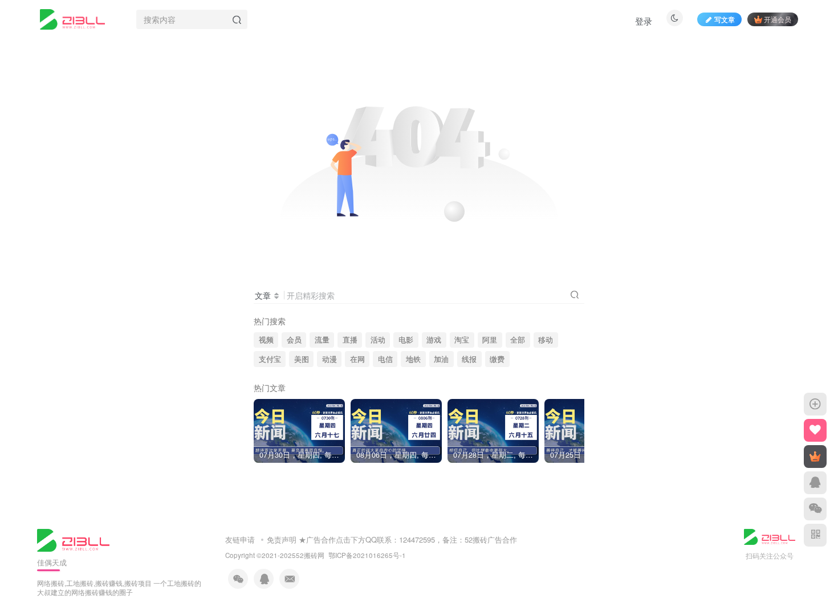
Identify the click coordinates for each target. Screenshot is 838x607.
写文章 (724, 19)
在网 (357, 359)
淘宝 (461, 340)
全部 (517, 340)
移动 (545, 340)
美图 (301, 359)
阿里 (489, 340)
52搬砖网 (310, 555)
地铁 (413, 359)
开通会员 (777, 19)
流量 (322, 340)
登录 (643, 21)
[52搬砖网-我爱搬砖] (73, 538)
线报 (469, 359)
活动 (378, 340)
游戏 (433, 340)
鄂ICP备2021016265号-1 (367, 555)
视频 (266, 340)
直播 (350, 340)
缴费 (497, 359)
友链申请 (240, 539)
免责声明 (281, 539)
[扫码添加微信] (815, 509)
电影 (405, 340)
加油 (441, 359)
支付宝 (270, 359)
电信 (385, 359)
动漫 (329, 359)
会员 (294, 340)
